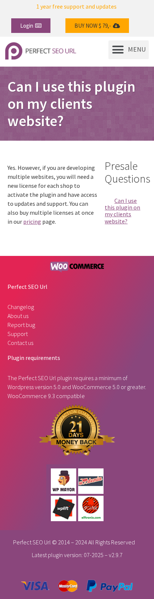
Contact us (20, 342)
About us (17, 316)
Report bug (21, 324)
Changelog (20, 307)
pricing (32, 221)
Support (17, 333)
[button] (30, 25)
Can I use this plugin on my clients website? (122, 211)
